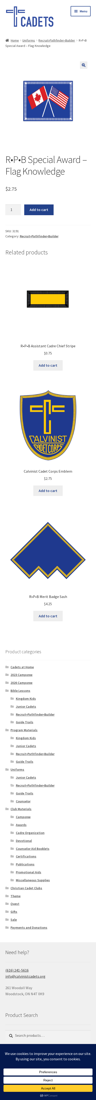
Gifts (13, 912)
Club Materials (20, 809)
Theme (15, 896)
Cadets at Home (22, 667)
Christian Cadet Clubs (26, 888)
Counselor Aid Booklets (32, 849)
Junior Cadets (26, 706)
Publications (25, 864)
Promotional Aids (28, 872)
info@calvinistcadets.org (25, 976)
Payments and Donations (28, 927)
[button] (83, 65)
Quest (14, 904)
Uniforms (28, 40)
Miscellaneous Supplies (33, 880)
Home (15, 40)
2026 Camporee (21, 683)
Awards (21, 825)
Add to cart (39, 209)
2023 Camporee (21, 675)
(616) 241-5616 (17, 970)
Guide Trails (24, 722)
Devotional (24, 841)
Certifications (26, 856)
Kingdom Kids (26, 698)
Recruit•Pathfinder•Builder (56, 40)
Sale (13, 919)
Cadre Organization (30, 833)
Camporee (23, 817)
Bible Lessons (20, 691)
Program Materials (24, 730)
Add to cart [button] (48, 365)
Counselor (23, 801)
